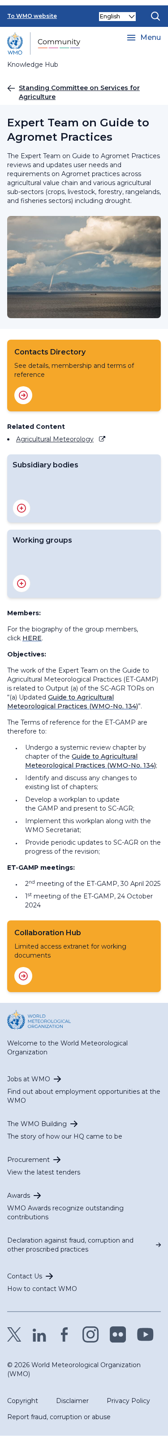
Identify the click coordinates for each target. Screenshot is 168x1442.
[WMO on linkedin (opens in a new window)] (39, 1334)
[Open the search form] (155, 16)
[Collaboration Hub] (23, 976)
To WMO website (32, 16)
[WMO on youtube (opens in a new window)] (145, 1334)
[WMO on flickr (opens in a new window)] (118, 1334)
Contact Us (24, 1276)
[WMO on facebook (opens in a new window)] (64, 1334)
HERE (32, 638)
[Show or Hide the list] (21, 508)
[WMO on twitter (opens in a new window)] (14, 1334)
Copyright (22, 1401)
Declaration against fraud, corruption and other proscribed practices (70, 1244)
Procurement (28, 1160)
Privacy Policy (128, 1401)
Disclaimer (72, 1401)
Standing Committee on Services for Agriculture (79, 92)
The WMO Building (37, 1124)
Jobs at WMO (28, 1079)
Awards (18, 1196)
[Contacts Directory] (23, 395)
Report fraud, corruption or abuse (59, 1417)
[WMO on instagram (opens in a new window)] (90, 1334)
